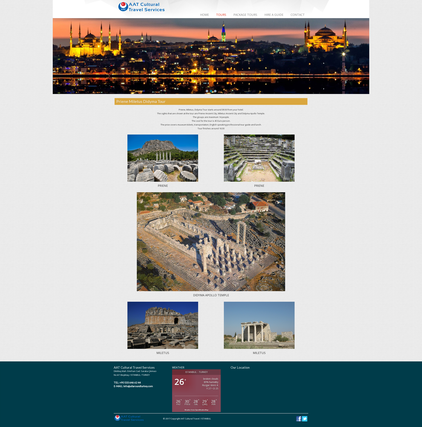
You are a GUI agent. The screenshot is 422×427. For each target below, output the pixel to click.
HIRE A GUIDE (273, 15)
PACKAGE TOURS (245, 15)
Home (204, 15)
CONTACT (298, 15)
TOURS (221, 15)
